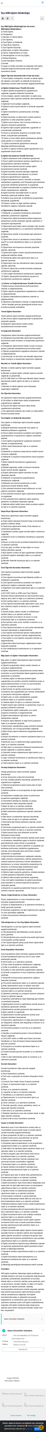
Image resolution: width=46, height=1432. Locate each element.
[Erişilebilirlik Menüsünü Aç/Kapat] (41, 1427)
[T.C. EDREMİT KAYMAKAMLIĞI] (13, 3)
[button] (23, 1330)
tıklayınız (29, 1429)
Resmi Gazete (16, 1415)
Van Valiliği (31, 1415)
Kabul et (38, 1429)
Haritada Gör (23, 1349)
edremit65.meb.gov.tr (21, 1342)
